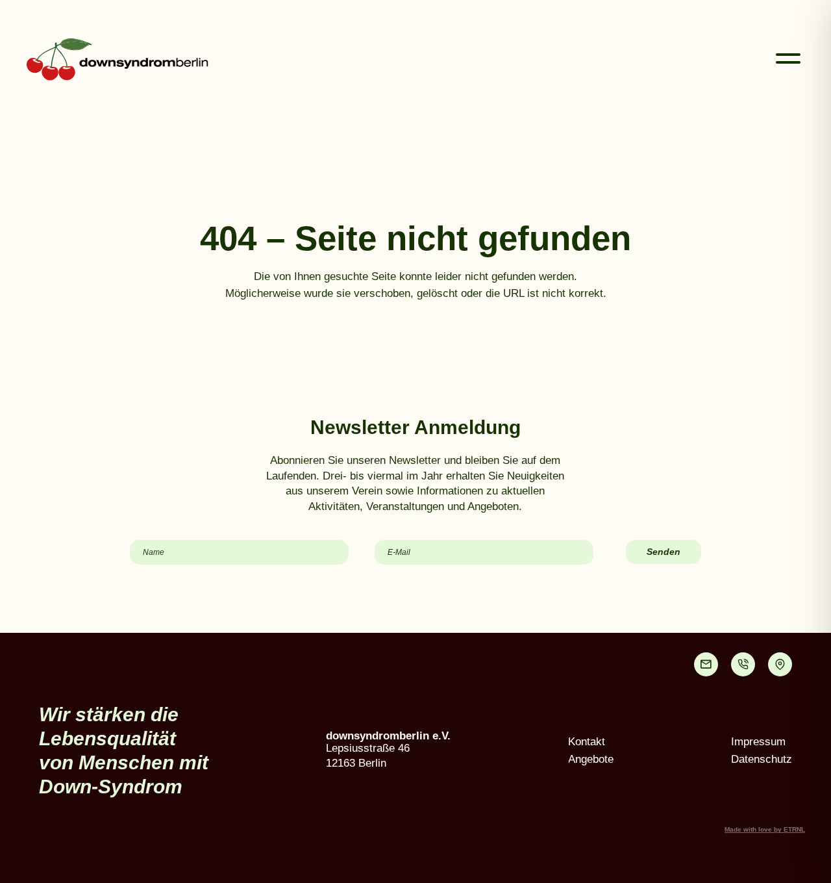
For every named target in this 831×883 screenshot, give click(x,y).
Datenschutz (761, 759)
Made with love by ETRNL (765, 829)
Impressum (758, 742)
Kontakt (586, 742)
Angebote (591, 759)
